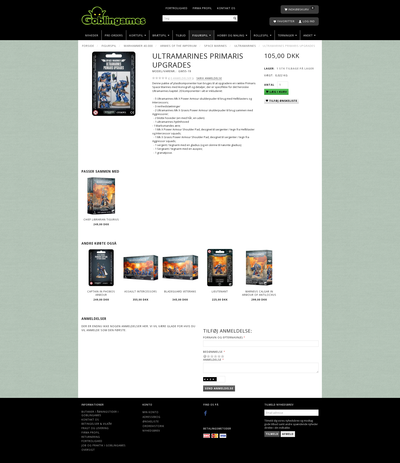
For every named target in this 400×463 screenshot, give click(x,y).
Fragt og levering (95, 428)
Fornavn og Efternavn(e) (223, 337)
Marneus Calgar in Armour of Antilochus (259, 293)
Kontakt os (226, 8)
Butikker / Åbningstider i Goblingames (100, 413)
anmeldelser (181, 78)
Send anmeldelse (219, 388)
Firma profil (202, 8)
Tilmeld (272, 434)
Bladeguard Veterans (180, 291)
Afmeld (288, 434)
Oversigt (88, 449)
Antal (269, 85)
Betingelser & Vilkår (96, 423)
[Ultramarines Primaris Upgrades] (113, 83)
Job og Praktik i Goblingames (103, 445)
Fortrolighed (177, 8)
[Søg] (235, 18)
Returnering (90, 436)
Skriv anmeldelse (209, 78)
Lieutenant (220, 291)
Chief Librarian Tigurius (101, 219)
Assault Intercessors (140, 291)
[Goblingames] (113, 15)
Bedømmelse (213, 352)
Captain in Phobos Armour (101, 293)
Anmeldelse (212, 359)
